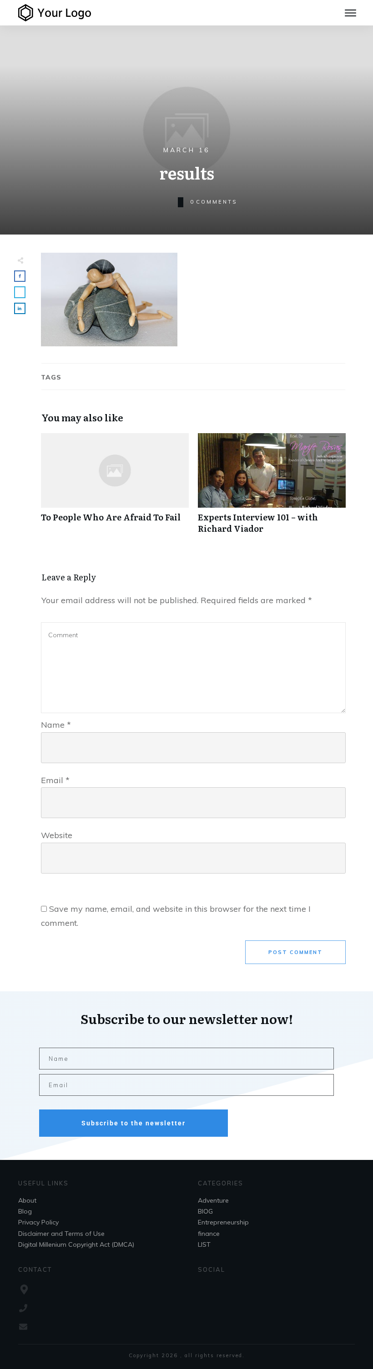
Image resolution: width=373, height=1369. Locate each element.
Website (56, 835)
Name (56, 724)
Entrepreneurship (223, 1222)
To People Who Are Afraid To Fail (115, 488)
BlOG (205, 1211)
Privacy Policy (38, 1222)
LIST (204, 1244)
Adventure (213, 1200)
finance (209, 1233)
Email (55, 780)
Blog (25, 1211)
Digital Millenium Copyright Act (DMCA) (76, 1244)
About (27, 1200)
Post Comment (295, 952)
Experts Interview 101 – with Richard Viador (272, 488)
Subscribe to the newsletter (133, 1123)
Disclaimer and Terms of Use (61, 1233)
